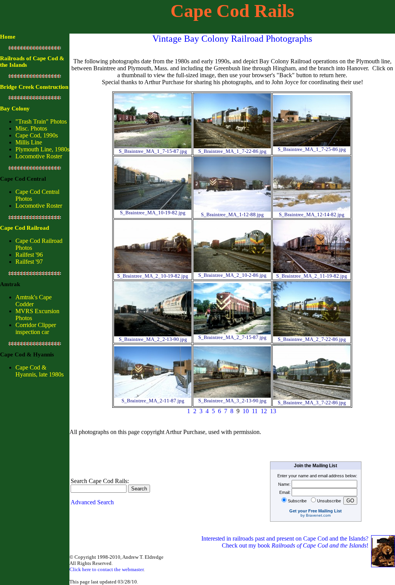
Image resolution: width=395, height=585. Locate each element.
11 (255, 411)
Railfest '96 (29, 254)
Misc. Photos (31, 128)
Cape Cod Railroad (24, 228)
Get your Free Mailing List (315, 511)
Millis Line (28, 142)
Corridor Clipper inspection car (35, 328)
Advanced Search (92, 502)
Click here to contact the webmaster (106, 569)
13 (273, 411)
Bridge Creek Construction (34, 87)
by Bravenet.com (315, 515)
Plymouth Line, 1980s (42, 149)
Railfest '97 (29, 261)
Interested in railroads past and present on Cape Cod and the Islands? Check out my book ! (285, 542)
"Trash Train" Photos (41, 121)
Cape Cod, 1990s (36, 135)
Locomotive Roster (38, 156)
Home (7, 37)
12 (264, 411)
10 (246, 411)
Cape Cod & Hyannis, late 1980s (39, 371)
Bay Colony (15, 108)
